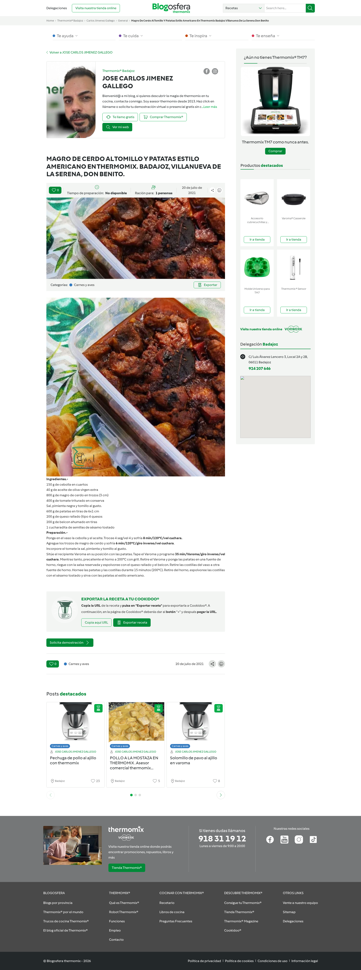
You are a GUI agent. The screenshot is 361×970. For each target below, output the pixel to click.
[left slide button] (50, 795)
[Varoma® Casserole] (293, 197)
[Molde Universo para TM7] (257, 267)
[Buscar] (310, 8)
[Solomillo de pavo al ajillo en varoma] (196, 726)
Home (50, 20)
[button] (243, 8)
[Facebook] (270, 839)
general (123, 20)
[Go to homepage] (171, 8)
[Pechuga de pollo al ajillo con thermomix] (76, 726)
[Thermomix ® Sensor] (293, 267)
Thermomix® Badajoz (70, 20)
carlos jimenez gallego (100, 20)
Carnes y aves (60, 746)
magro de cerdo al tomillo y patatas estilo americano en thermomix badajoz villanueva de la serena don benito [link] (200, 20)
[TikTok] (313, 839)
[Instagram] (299, 839)
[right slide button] (221, 795)
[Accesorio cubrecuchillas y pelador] (257, 197)
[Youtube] (284, 839)
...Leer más (209, 107)
